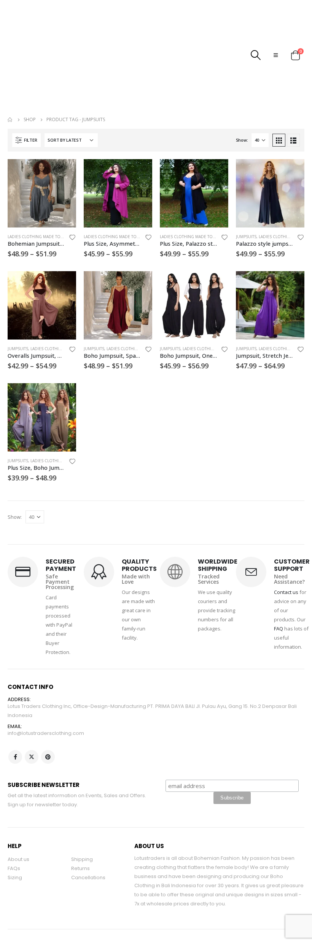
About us (18, 859)
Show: (242, 140)
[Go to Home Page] (10, 119)
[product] (42, 193)
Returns (80, 868)
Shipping (82, 859)
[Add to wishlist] (72, 238)
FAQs (14, 868)
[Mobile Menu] (276, 55)
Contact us (286, 592)
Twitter (31, 757)
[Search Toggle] (256, 55)
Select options (63, 171)
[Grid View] (278, 140)
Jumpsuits (246, 236)
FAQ (278, 628)
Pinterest (48, 757)
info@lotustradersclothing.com (46, 733)
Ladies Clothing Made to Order (42, 236)
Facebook (15, 757)
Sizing (15, 877)
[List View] (293, 140)
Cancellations (88, 877)
